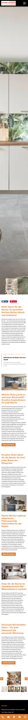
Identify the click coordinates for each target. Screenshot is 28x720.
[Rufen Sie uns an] (3, 717)
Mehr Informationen (8, 554)
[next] (26, 678)
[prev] (1, 678)
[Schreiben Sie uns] (8, 717)
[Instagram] (25, 717)
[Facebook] (19, 717)
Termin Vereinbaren (8, 662)
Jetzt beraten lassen (8, 444)
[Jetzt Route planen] (14, 717)
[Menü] (24, 3)
